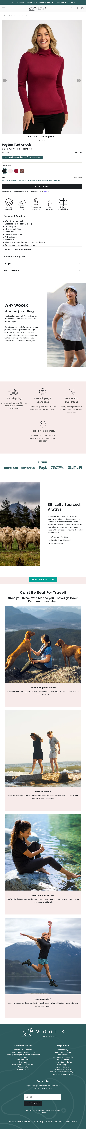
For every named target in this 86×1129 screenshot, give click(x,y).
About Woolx (63, 1055)
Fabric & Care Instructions (17, 249)
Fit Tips (7, 263)
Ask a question (11, 270)
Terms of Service (52, 1121)
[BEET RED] (16, 171)
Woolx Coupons (63, 1064)
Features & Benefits (14, 216)
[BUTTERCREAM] (10, 171)
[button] (5, 80)
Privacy (37, 1121)
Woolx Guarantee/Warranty (23, 1064)
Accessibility (63, 1050)
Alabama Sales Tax (63, 1069)
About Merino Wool (63, 1052)
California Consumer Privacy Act (63, 1072)
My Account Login (63, 1067)
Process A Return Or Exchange (23, 1052)
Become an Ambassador (63, 1074)
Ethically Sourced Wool (63, 1062)
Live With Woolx (23, 1069)
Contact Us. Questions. (23, 1050)
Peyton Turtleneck (20, 16)
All (11, 16)
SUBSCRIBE (33, 1103)
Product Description (14, 256)
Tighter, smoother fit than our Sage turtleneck (25, 242)
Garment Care (23, 1059)
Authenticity (23, 1067)
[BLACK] (4, 171)
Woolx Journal (63, 1059)
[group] (42, 203)
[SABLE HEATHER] (22, 171)
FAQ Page (23, 1057)
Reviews (5, 152)
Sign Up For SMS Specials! (63, 1057)
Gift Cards (23, 1062)
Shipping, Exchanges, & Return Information (23, 1055)
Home (6, 16)
